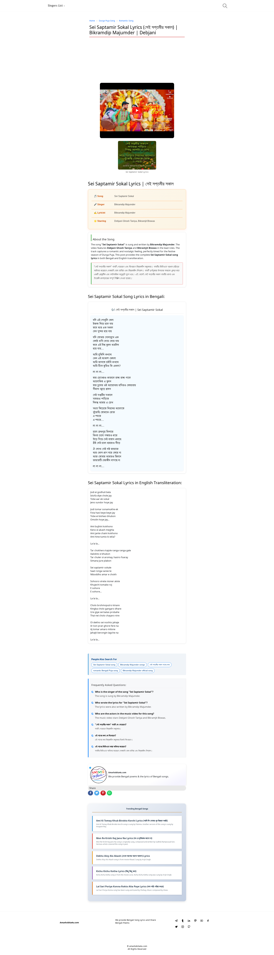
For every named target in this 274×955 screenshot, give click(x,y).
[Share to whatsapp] (109, 793)
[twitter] (176, 927)
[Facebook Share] (90, 793)
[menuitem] (55, 6)
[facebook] (207, 921)
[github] (189, 927)
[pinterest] (195, 921)
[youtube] (201, 921)
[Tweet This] (96, 793)
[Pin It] (103, 793)
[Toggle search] (225, 6)
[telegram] (176, 921)
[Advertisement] (137, 60)
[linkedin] (189, 921)
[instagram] (182, 927)
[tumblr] (182, 921)
